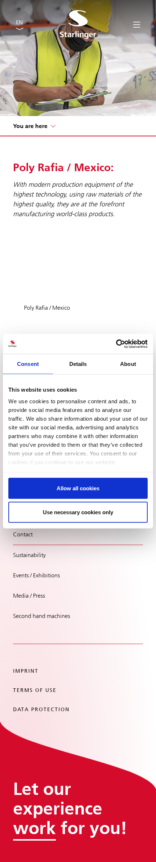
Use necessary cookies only (78, 512)
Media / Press (29, 595)
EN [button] (19, 22)
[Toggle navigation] (136, 24)
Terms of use (35, 690)
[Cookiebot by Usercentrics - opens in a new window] (116, 343)
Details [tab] (78, 364)
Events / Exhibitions (36, 575)
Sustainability (29, 555)
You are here (30, 126)
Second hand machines (41, 616)
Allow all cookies (78, 488)
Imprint (25, 671)
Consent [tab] (28, 364)
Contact (23, 534)
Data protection (41, 709)
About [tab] (128, 364)
